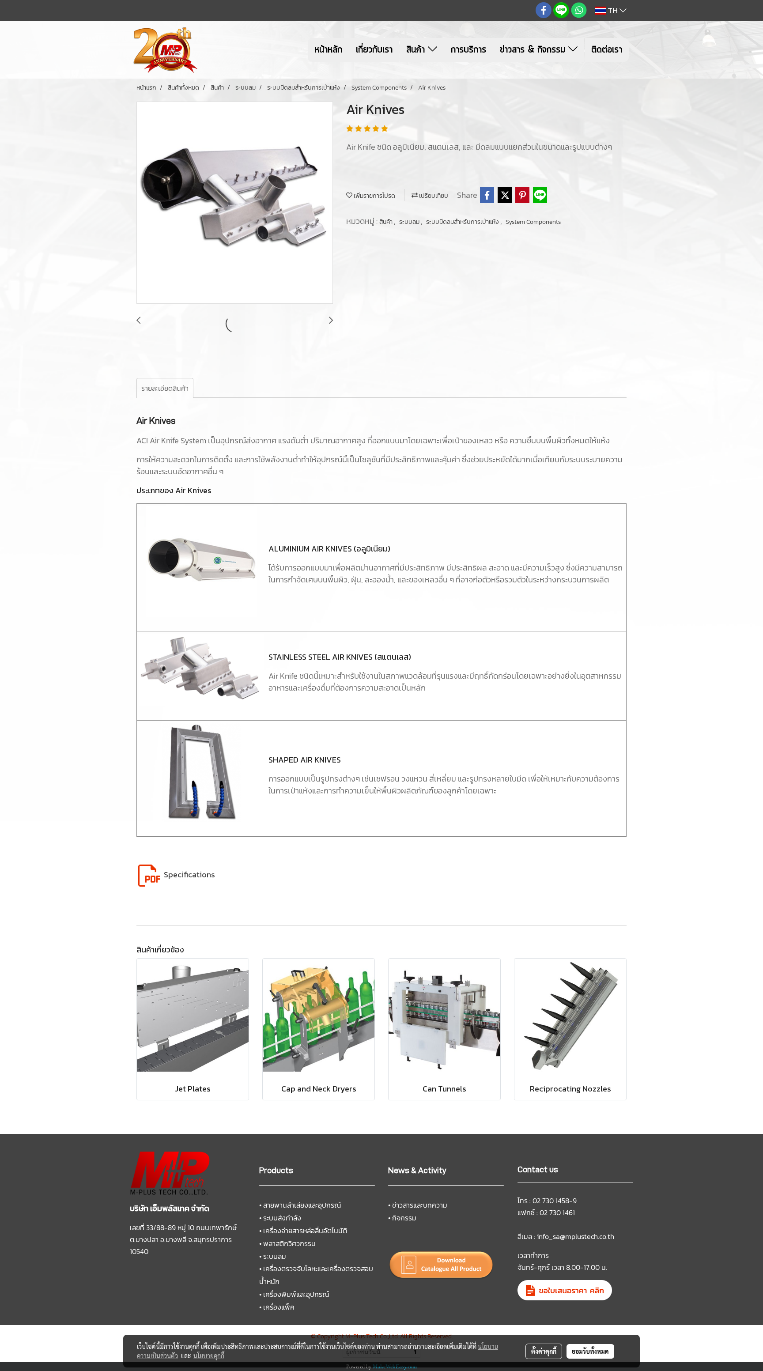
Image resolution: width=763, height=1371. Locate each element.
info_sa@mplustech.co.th (575, 1236)
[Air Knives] (234, 203)
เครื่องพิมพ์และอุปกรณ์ (296, 1294)
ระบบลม (410, 222)
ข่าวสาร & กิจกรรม (534, 50)
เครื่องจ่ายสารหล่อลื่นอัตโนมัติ (305, 1230)
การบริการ (468, 50)
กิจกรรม (404, 1217)
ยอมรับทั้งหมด (590, 1351)
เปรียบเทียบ (433, 195)
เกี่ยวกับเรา (374, 50)
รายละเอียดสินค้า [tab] (165, 388)
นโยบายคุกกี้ (208, 1356)
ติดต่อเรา (606, 50)
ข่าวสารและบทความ (419, 1205)
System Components (533, 222)
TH (612, 10)
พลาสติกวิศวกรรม (289, 1243)
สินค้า (417, 50)
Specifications (189, 874)
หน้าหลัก (328, 50)
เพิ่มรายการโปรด (373, 195)
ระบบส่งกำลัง (282, 1217)
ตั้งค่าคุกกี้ (543, 1351)
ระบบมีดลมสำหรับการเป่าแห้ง (463, 222)
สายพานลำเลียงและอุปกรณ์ (302, 1205)
